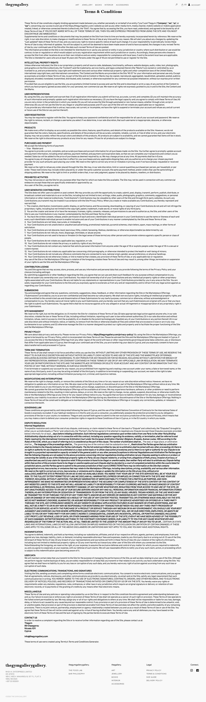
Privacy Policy (153, 670)
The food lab (75, 670)
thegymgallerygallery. (26, 666)
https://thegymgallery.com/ (81, 26)
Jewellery (87, 5)
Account (195, 5)
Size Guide (151, 677)
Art (77, 5)
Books (98, 5)
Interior (109, 5)
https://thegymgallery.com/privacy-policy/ (113, 335)
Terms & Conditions (156, 674)
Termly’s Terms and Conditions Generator (80, 642)
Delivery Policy (154, 680)
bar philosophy (77, 674)
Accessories (122, 5)
